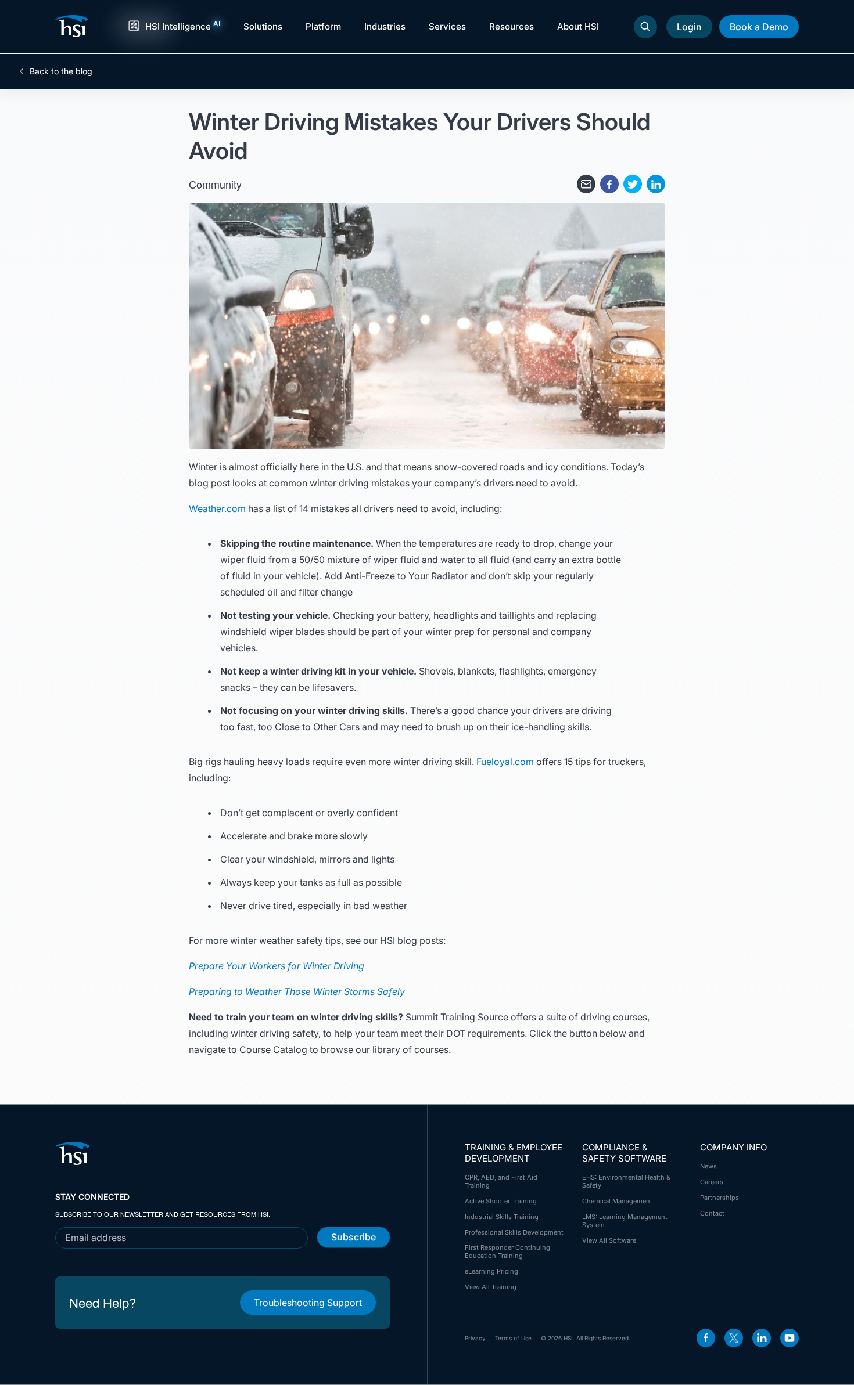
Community (215, 184)
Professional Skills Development (514, 1232)
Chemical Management (617, 1201)
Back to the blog (61, 71)
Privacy (475, 1338)
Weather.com (217, 508)
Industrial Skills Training (502, 1217)
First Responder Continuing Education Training (507, 1251)
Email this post (586, 184)
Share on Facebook (609, 184)
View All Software (609, 1240)
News (708, 1166)
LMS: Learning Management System (625, 1221)
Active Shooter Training (501, 1201)
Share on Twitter (632, 184)
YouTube (789, 1338)
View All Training (490, 1287)
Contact (712, 1213)
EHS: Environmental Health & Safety (626, 1181)
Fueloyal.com (505, 761)
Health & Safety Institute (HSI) (73, 26)
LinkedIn (761, 1338)
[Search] (645, 26)
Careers (711, 1182)
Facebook (706, 1338)
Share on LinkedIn (656, 184)
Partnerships (719, 1197)
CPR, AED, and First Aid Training (501, 1181)
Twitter (733, 1338)
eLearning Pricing (491, 1271)
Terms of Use (513, 1338)
